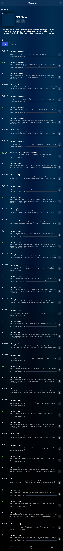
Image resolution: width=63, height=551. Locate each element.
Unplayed (15, 44)
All (5, 44)
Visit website (8, 40)
